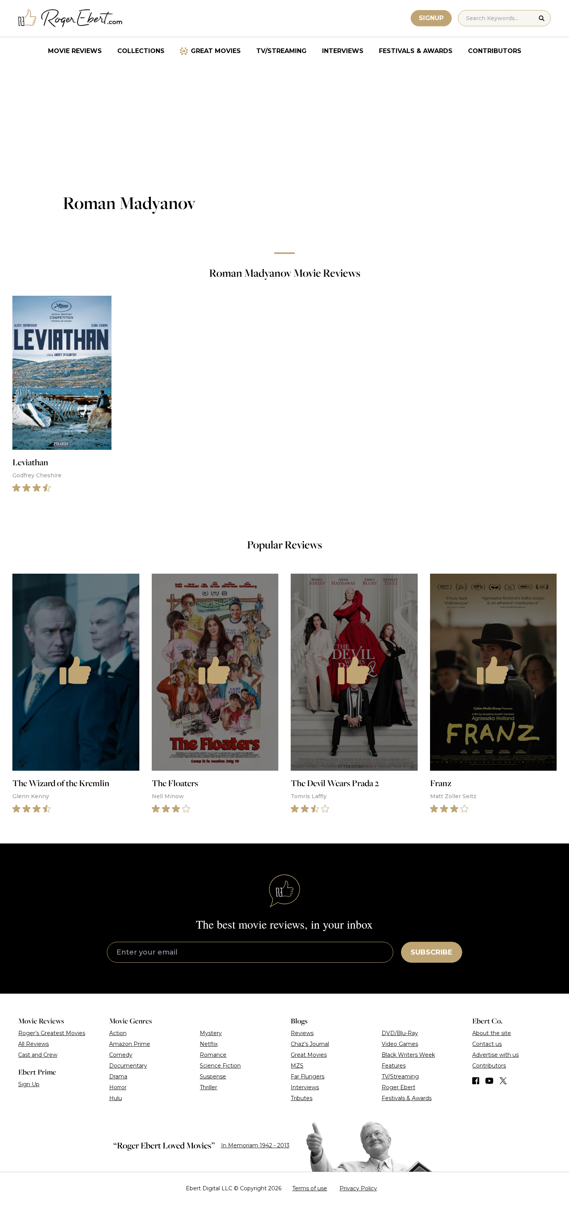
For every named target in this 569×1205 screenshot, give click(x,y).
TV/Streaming (281, 51)
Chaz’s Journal (310, 1043)
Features (394, 1065)
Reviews (302, 1033)
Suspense (213, 1076)
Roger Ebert (398, 1087)
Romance (213, 1054)
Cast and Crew (37, 1054)
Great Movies (216, 51)
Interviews (342, 51)
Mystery (211, 1033)
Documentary (128, 1065)
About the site (491, 1033)
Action (118, 1033)
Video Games (400, 1043)
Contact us (487, 1043)
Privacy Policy (358, 1188)
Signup (431, 18)
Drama (118, 1076)
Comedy (120, 1054)
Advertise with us (495, 1054)
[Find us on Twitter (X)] (503, 1080)
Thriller (208, 1087)
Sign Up (28, 1084)
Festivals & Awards (415, 51)
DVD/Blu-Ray (400, 1033)
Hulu (115, 1098)
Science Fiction (220, 1065)
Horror (118, 1087)
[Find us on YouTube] (489, 1081)
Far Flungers (307, 1076)
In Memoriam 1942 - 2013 (255, 1145)
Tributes (301, 1098)
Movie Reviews (75, 51)
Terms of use (309, 1188)
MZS (297, 1065)
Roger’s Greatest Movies (51, 1033)
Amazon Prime (129, 1043)
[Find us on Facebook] (475, 1080)
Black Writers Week (408, 1054)
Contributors (494, 51)
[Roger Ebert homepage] (70, 18)
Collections (141, 51)
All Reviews (33, 1043)
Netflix (209, 1043)
